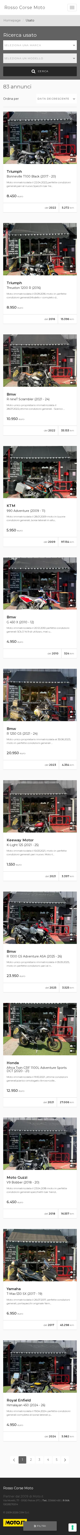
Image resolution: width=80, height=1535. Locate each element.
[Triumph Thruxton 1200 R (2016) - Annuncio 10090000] (40, 273)
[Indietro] (14, 1460)
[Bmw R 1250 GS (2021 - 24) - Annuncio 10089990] (40, 719)
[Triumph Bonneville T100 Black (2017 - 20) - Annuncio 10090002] (40, 162)
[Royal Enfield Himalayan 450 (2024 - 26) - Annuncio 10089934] (40, 1390)
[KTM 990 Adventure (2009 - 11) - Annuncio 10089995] (40, 496)
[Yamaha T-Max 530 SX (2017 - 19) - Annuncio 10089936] (40, 1279)
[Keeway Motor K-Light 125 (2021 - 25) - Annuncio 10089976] (40, 830)
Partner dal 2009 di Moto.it (23, 1496)
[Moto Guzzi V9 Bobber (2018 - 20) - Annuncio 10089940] (40, 1168)
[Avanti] (65, 1460)
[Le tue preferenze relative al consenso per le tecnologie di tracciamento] (72, 1527)
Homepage (12, 20)
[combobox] (40, 45)
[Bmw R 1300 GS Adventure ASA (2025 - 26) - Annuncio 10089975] (40, 942)
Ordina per (11, 99)
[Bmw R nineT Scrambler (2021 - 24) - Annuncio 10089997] (40, 384)
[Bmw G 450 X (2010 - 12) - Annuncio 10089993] (40, 607)
